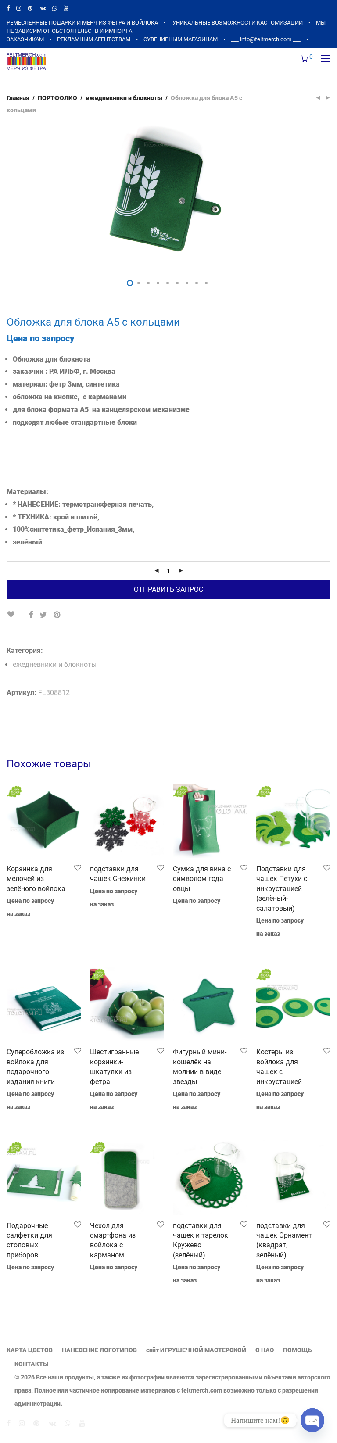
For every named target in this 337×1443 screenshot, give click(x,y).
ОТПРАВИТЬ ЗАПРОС (168, 589)
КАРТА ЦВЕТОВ (30, 1349)
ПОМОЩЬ (297, 1349)
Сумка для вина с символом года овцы (202, 879)
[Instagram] (18, 8)
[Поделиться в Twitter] (43, 615)
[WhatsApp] (54, 8)
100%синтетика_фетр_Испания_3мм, (73, 529)
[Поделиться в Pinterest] (57, 615)
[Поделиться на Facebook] (31, 615)
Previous (8, 198)
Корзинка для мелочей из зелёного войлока (36, 879)
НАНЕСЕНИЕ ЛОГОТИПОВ (99, 1349)
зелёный (27, 542)
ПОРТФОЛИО (57, 97)
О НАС (264, 1349)
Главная (18, 97)
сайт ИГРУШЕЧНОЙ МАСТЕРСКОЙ (196, 1349)
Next (329, 198)
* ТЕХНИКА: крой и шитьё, (56, 517)
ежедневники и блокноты (124, 97)
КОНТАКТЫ (31, 1364)
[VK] (43, 8)
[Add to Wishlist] (14, 614)
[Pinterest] (30, 8)
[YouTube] (66, 8)
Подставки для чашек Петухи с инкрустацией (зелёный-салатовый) (281, 889)
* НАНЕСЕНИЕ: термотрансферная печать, (83, 504)
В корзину (16, 925)
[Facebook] (8, 8)
